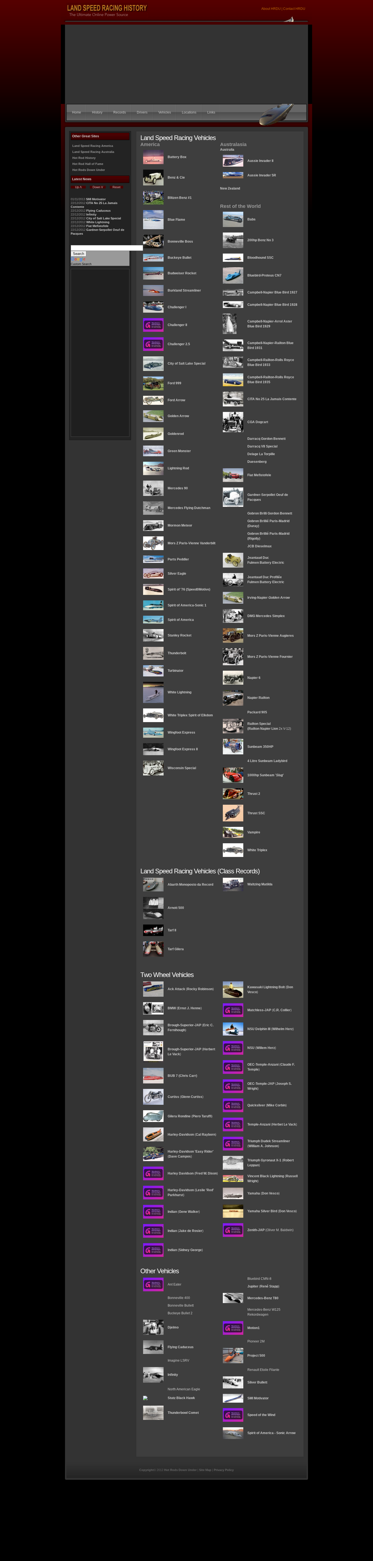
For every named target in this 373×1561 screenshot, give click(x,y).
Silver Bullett (257, 1382)
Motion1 (253, 1328)
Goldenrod (176, 434)
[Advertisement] (186, 63)
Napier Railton (258, 698)
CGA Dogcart (257, 422)
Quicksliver (256, 1105)
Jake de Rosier (190, 1231)
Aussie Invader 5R (261, 175)
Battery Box (177, 157)
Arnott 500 (176, 908)
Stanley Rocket (179, 635)
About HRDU (271, 9)
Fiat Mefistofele (97, 226)
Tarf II (172, 930)
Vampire (253, 832)
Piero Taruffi (202, 1116)
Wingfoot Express (181, 732)
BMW (172, 1008)
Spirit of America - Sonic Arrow (271, 1433)
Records (119, 112)
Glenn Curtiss (191, 1097)
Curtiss (173, 1097)
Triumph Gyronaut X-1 (264, 1160)
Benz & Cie (176, 177)
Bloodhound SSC (260, 258)
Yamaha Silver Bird (262, 1211)
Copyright (146, 1470)
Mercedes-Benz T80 (263, 1298)
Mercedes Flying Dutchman (189, 508)
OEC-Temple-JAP (260, 1084)
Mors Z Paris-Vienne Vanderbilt (191, 543)
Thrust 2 (253, 794)
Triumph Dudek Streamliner (268, 1141)
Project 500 (256, 1355)
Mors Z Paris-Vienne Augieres (270, 636)
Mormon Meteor (180, 525)
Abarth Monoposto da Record (190, 884)
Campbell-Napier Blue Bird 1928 (272, 305)
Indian (172, 1212)
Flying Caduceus (98, 210)
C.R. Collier (282, 1010)
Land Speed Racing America (92, 145)
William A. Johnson (263, 1146)
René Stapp (269, 1286)
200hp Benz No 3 (260, 240)
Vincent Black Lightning (265, 1176)
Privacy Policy (224, 1470)
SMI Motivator (96, 199)
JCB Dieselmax (259, 546)
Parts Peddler (178, 559)
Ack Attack (176, 989)
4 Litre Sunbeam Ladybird (267, 761)
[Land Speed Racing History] (153, 1142)
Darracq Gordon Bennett (266, 439)
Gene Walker (189, 1212)
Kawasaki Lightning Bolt (266, 987)
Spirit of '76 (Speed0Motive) (189, 589)
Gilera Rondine (179, 1116)
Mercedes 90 (178, 488)
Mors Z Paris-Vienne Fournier (270, 657)
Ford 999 (174, 383)
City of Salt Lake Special (103, 218)
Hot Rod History (84, 157)
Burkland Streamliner (184, 290)
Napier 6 (253, 678)
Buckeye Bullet (179, 258)
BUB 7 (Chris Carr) (182, 1076)
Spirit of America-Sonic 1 (187, 605)
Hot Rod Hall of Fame (87, 163)
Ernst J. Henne (189, 1008)
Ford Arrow (176, 400)
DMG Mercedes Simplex (266, 616)
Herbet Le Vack (284, 1124)
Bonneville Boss (180, 241)
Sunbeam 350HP (260, 747)
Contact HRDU (294, 9)
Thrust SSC (256, 813)
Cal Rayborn (205, 1134)
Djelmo (173, 1327)
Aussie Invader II (260, 161)
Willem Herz (265, 1048)
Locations (189, 112)
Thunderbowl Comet (183, 1413)
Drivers (142, 112)
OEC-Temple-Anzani (263, 1064)
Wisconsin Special (182, 768)
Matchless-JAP (259, 1010)
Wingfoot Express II (183, 749)
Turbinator (175, 671)
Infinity (91, 214)
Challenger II (177, 325)
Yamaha (253, 1193)
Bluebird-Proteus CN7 (264, 275)
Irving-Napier (268, 598)
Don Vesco (270, 1193)
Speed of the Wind (261, 1415)
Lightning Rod (178, 468)
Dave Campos (180, 1156)
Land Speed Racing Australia (93, 151)
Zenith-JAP (256, 1230)
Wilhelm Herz (282, 1029)
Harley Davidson (181, 1173)
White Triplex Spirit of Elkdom (190, 715)
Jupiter (252, 1286)
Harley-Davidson (181, 1134)
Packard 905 (257, 712)
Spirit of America (181, 620)
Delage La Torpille (261, 454)
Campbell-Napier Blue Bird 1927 (272, 292)
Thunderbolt (177, 653)
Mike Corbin (276, 1105)
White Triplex (257, 850)
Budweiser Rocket (182, 273)
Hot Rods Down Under (88, 169)
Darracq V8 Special (262, 446)
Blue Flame (176, 220)
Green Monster (179, 451)
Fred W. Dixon (206, 1173)
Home (76, 112)
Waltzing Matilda (260, 884)
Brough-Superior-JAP (184, 1025)
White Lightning (97, 222)
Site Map (205, 1470)
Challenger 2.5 (179, 344)
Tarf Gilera (176, 949)
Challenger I (177, 307)
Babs (251, 219)
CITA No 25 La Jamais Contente (272, 399)
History (97, 112)
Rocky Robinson (200, 989)
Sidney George (190, 1250)
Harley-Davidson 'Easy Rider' (191, 1151)
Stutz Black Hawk (181, 1398)
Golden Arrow (178, 416)
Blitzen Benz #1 (180, 198)
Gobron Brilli (257, 521)
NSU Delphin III (258, 1029)
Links (211, 112)
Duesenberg (257, 462)
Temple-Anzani (258, 1124)
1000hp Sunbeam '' (265, 775)
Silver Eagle (177, 573)
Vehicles (164, 112)
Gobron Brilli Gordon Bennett (269, 513)
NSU (250, 1048)
